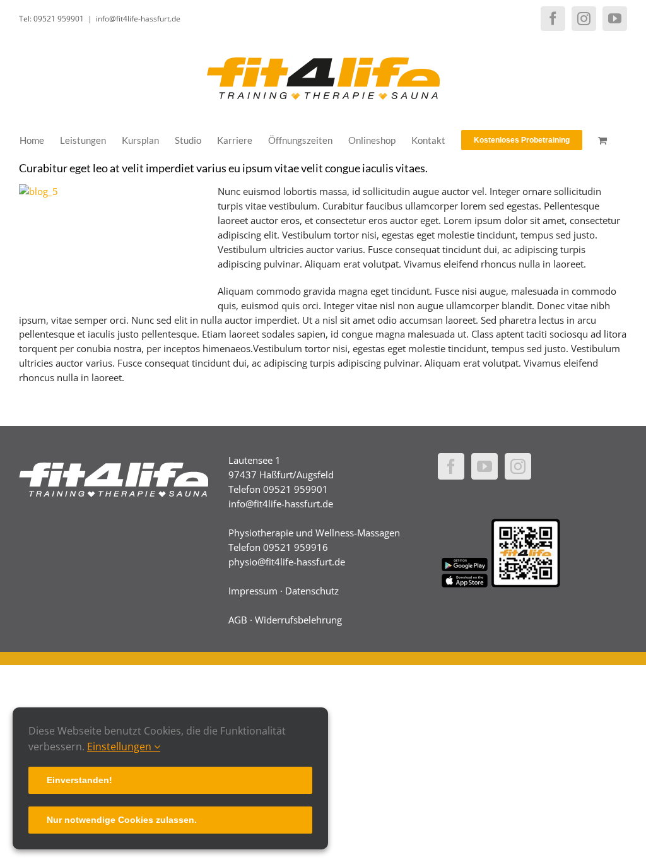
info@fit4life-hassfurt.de (138, 18)
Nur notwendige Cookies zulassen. (122, 820)
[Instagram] (518, 466)
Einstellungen (120, 746)
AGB (237, 619)
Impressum (253, 590)
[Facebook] (451, 466)
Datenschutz (312, 590)
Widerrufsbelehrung (298, 619)
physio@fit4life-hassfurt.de (286, 561)
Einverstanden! (79, 780)
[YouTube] (484, 466)
